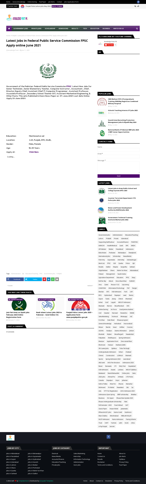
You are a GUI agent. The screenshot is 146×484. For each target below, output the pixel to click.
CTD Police (129, 377)
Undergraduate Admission (107, 352)
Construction (110, 355)
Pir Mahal (111, 387)
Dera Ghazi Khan (121, 281)
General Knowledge (19, 2)
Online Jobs (125, 373)
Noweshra (123, 313)
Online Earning (32, 2)
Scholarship (116, 256)
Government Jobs (49, 274)
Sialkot (108, 267)
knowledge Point (13, 50)
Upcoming (125, 285)
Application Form (112, 341)
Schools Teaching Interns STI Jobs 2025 (123, 110)
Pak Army (102, 260)
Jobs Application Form (71, 2)
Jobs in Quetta (11, 471)
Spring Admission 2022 (113, 359)
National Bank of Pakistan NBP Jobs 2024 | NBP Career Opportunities (123, 131)
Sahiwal (132, 267)
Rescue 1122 (115, 285)
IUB (114, 263)
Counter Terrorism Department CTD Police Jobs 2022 (122, 199)
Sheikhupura (112, 338)
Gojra (117, 380)
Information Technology (82, 459)
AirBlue (122, 327)
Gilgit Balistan (103, 270)
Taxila (107, 299)
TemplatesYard (24, 481)
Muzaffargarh (119, 334)
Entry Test (122, 366)
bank (121, 246)
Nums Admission (117, 419)
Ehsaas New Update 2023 (125, 398)
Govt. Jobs (77, 465)
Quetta (121, 263)
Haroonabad (128, 324)
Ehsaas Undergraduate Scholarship (110, 402)
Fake (125, 402)
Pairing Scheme (131, 419)
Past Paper (42, 2)
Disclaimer (101, 462)
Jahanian (125, 380)
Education (120, 277)
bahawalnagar (131, 260)
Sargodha (124, 267)
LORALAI (120, 355)
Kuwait (113, 370)
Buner (101, 366)
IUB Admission (103, 370)
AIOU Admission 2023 (127, 391)
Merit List (101, 263)
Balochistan (102, 253)
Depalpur (110, 380)
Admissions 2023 (128, 363)
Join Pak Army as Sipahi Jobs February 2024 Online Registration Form (17, 314)
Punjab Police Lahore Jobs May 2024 (38, 6)
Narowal (115, 313)
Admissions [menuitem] (63, 28)
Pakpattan (102, 338)
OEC (128, 306)
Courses (129, 327)
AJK (23, 274)
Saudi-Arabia (122, 274)
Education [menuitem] (94, 28)
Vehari (121, 352)
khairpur (101, 341)
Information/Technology (116, 288)
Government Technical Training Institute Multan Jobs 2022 (120, 218)
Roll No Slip (102, 281)
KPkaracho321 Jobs (105, 412)
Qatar (106, 285)
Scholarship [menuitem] (50, 28)
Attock (111, 281)
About (92, 481)
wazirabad (126, 359)
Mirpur (101, 327)
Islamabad (124, 238)
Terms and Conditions (105, 465)
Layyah (113, 302)
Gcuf (106, 302)
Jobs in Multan (33, 465)
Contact (59, 2)
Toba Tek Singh (124, 348)
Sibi (127, 387)
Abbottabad (134, 270)
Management (110, 274)
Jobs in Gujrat (11, 459)
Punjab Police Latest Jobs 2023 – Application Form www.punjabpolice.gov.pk (79, 314)
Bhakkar (133, 394)
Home (8, 2)
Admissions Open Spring (107, 394)
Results (101, 267)
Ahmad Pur (111, 377)
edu (100, 391)
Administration (16, 274)
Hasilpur (109, 331)
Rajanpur (117, 295)
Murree (109, 306)
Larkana (120, 370)
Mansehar (129, 384)
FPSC (69, 86)
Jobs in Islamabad (12, 462)
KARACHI (101, 246)
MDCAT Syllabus (131, 370)
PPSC (109, 263)
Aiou (100, 285)
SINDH (133, 246)
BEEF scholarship (122, 394)
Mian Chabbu (103, 416)
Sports (101, 359)
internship (121, 260)
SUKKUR (131, 281)
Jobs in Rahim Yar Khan (36, 471)
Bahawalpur (122, 253)
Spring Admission (124, 338)
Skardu (108, 327)
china (133, 423)
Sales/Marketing (104, 316)
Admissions (129, 249)
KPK (127, 246)
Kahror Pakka (103, 384)
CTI (115, 366)
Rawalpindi (132, 253)
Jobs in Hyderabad (34, 459)
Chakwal (128, 352)
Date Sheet (110, 320)
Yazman (113, 423)
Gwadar (106, 313)
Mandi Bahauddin (113, 373)
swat (124, 295)
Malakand (102, 373)
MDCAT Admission (124, 302)
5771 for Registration (111, 391)
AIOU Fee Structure (114, 363)
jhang (114, 299)
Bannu (131, 295)
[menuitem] (9, 28)
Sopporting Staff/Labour (106, 242)
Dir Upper (110, 398)
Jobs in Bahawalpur (34, 453)
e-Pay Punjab (103, 426)
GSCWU (101, 331)
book (126, 423)
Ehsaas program (122, 320)
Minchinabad (114, 416)
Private (116, 238)
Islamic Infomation (121, 331)
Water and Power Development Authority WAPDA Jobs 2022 (120, 209)
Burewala (108, 366)
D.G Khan (102, 320)
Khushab (101, 334)
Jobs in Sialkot (33, 473)
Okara (112, 270)
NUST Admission (104, 419)
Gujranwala (111, 260)
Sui (132, 387)
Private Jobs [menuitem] (36, 28)
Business (101, 398)
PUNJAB (13, 36)
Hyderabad (108, 295)
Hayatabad (132, 366)
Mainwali (128, 355)
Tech (125, 292)
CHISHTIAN (102, 288)
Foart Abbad (118, 405)
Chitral (121, 299)
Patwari (101, 274)
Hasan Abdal (114, 409)
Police (128, 263)
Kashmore (128, 412)
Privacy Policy (124, 462)
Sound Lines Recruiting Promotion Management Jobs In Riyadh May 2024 (122, 121)
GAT (126, 405)
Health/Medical (112, 246)
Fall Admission (116, 292)
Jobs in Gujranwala (34, 456)
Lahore (101, 238)
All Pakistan (102, 249)
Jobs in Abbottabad (12, 453)
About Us (122, 453)
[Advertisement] (98, 17)
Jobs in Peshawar (34, 468)
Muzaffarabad (119, 306)
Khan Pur (113, 384)
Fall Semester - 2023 (105, 405)
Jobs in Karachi (33, 462)
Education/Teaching (31, 274)
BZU (100, 295)
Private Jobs (56, 465)
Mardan (101, 292)
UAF (131, 292)
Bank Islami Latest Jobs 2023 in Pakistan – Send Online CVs (49, 313)
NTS (108, 292)
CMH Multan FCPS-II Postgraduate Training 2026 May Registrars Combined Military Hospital (123, 101)
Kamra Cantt (118, 412)
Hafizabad (117, 324)
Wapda (115, 267)
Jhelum (131, 331)
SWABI (132, 313)
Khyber (109, 334)
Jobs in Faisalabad (12, 456)
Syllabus (114, 348)
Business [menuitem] (106, 28)
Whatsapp (124, 316)
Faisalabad (119, 249)
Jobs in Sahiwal (11, 473)
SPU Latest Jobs (104, 348)
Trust (100, 423)
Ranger (134, 288)
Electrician (102, 345)
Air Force (114, 309)
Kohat (100, 302)
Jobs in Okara (11, 468)
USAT (106, 423)
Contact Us (101, 456)
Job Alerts (51, 2)
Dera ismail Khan (126, 341)
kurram (112, 426)
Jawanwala (124, 409)
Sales (134, 373)
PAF (128, 288)
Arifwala (120, 377)
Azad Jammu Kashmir (126, 309)
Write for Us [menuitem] (118, 28)
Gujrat (101, 299)
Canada (101, 380)
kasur (115, 327)
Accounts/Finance (122, 242)
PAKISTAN (134, 242)
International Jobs (104, 256)
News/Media (127, 256)
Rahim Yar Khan (122, 270)
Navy (133, 277)
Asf (131, 316)
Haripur (110, 345)
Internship (77, 456)
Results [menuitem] (75, 28)
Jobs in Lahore (11, 465)
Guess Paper (103, 409)
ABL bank (102, 363)
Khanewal (129, 299)
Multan (111, 249)
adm (120, 423)
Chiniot (101, 355)
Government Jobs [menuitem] (20, 28)
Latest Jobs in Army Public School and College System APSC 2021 (122, 189)
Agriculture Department (106, 277)
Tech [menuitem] (85, 28)
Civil (100, 313)
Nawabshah (130, 334)
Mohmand (102, 387)
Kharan (121, 384)
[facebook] (138, 1)
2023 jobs (102, 377)
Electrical (55, 453)
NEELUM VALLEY (126, 416)
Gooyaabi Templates (46, 481)
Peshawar (112, 253)
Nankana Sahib (120, 345)
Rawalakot (120, 387)
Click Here (33, 152)
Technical (115, 316)
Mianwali (101, 306)
